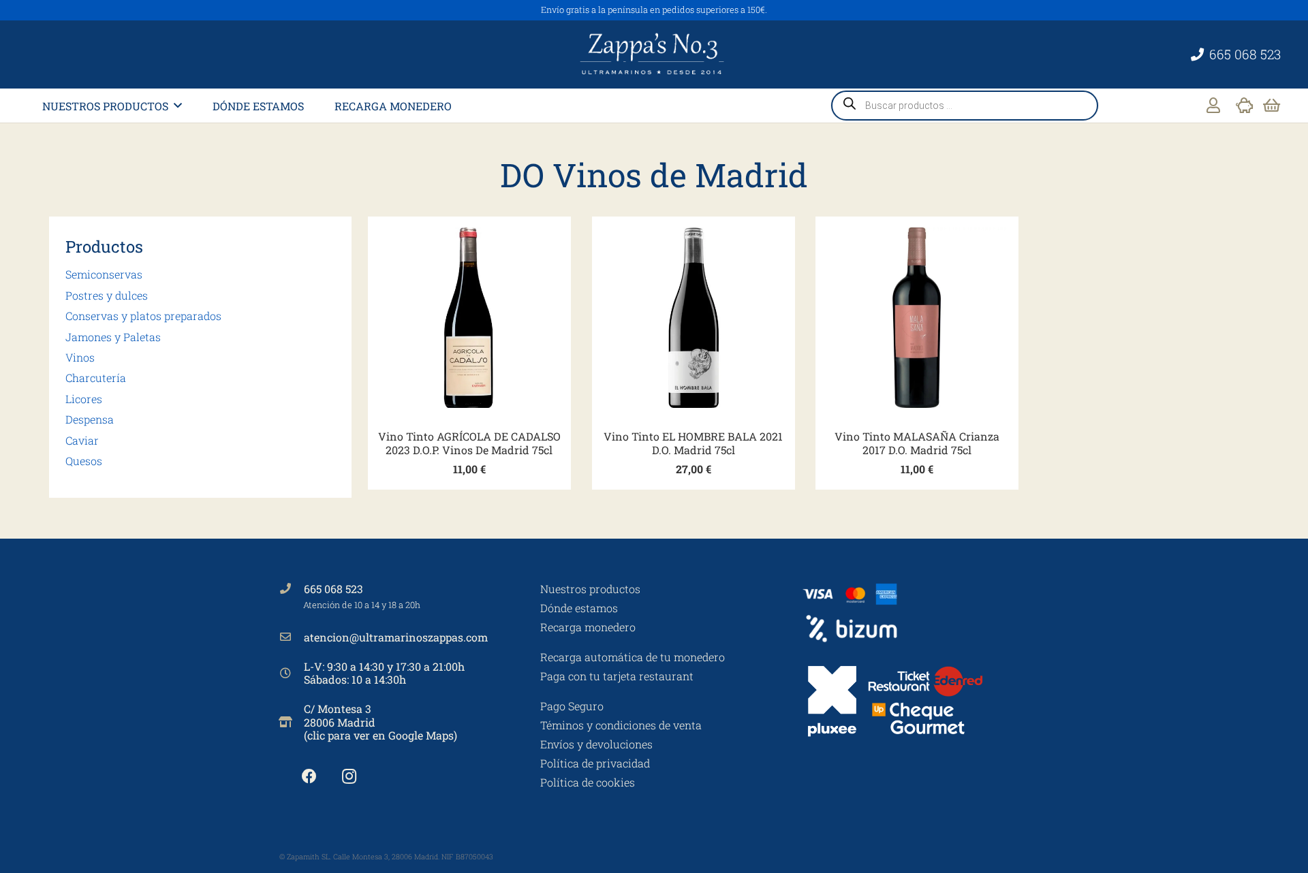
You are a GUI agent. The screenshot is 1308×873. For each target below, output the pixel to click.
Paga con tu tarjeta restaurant (617, 676)
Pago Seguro (572, 706)
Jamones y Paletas (113, 337)
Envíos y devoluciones (596, 744)
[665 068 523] (291, 588)
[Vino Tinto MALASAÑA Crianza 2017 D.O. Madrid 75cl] (917, 318)
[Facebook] (309, 776)
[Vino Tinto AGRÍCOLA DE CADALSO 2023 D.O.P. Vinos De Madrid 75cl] (469, 318)
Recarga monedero (588, 627)
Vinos (80, 357)
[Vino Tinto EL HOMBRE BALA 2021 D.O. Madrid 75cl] (693, 318)
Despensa (89, 419)
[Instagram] (349, 776)
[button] (178, 105)
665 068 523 (333, 589)
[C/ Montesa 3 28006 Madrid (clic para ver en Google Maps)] (291, 721)
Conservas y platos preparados (143, 315)
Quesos (83, 461)
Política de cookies (587, 782)
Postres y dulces (106, 295)
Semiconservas (103, 274)
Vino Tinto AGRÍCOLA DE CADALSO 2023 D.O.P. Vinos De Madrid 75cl (469, 442)
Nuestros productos (590, 589)
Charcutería (95, 377)
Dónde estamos (579, 608)
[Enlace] (1213, 105)
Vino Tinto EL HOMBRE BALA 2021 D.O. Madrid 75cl (693, 442)
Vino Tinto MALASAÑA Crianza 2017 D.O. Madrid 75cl (917, 442)
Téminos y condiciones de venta (621, 725)
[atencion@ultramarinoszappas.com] (291, 636)
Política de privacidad (595, 763)
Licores (83, 399)
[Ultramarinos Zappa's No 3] (654, 54)
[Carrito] (1271, 106)
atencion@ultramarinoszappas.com (396, 637)
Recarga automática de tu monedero (632, 657)
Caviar (82, 440)
